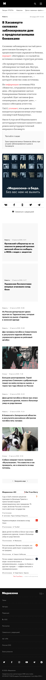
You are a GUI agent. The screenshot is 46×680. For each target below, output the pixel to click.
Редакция (5, 613)
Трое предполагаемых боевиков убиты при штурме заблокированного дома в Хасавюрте (22, 143)
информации (12, 85)
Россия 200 (6, 645)
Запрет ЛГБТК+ (8, 10)
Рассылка (5, 625)
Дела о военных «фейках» (34, 10)
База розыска (7, 651)
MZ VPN (5, 638)
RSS (5, 619)
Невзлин (19, 10)
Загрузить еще (20, 481)
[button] (41, 3)
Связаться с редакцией (24, 211)
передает (6, 56)
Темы (4, 600)
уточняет (13, 109)
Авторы (5, 606)
